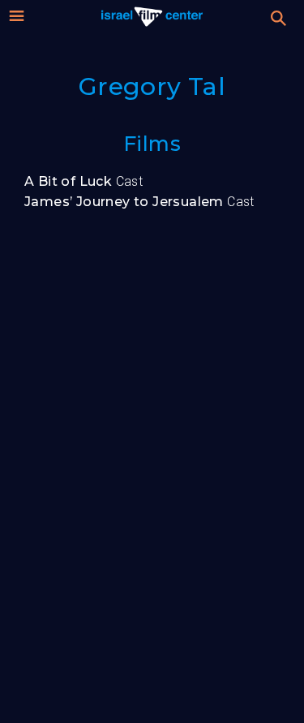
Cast (83, 181)
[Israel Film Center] (152, 16)
